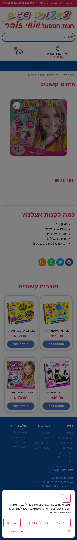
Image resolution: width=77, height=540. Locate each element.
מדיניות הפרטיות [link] (14, 531)
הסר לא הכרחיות (36, 523)
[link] (69, 531)
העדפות (12, 523)
